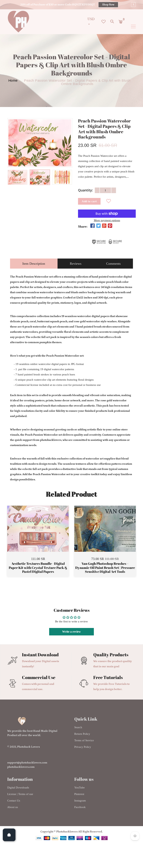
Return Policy (82, 733)
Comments (113, 263)
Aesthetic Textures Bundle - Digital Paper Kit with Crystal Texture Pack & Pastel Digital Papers (38, 568)
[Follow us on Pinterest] (110, 226)
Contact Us (13, 800)
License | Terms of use (20, 794)
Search (78, 727)
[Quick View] (47, 534)
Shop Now (108, 4)
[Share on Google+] (104, 226)
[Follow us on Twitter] (98, 226)
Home (13, 80)
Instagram (80, 800)
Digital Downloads (18, 787)
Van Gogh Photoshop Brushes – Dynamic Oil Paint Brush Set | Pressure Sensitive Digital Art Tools (105, 568)
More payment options (107, 220)
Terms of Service (84, 740)
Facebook (80, 807)
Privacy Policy (82, 746)
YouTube (79, 787)
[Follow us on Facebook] (92, 226)
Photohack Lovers (28, 746)
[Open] (9, 835)
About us (12, 807)
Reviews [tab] (75, 263)
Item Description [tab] (33, 263)
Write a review (71, 631)
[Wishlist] (108, 201)
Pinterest (79, 794)
